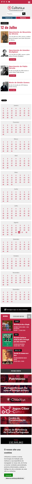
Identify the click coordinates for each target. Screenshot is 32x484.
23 (7, 115)
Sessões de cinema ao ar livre (21, 354)
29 (3, 117)
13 (24, 110)
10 (11, 110)
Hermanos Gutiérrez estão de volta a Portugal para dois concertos (21, 339)
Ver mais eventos (16, 371)
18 (16, 113)
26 (20, 115)
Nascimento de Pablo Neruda (18, 67)
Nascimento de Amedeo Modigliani (19, 51)
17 (11, 113)
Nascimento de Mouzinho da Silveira (20, 33)
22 (3, 115)
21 (28, 113)
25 (16, 115)
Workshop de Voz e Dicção (21, 324)
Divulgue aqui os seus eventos (17, 309)
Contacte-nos (8, 18)
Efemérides (5, 23)
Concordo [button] (8, 475)
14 (28, 110)
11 (16, 110)
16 (7, 113)
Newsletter (23, 18)
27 (24, 115)
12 (20, 110)
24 (11, 115)
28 (28, 115)
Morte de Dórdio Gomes (19, 82)
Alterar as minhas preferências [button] (15, 478)
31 (11, 117)
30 (7, 117)
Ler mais (12, 43)
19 (20, 113)
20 (24, 113)
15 (3, 113)
